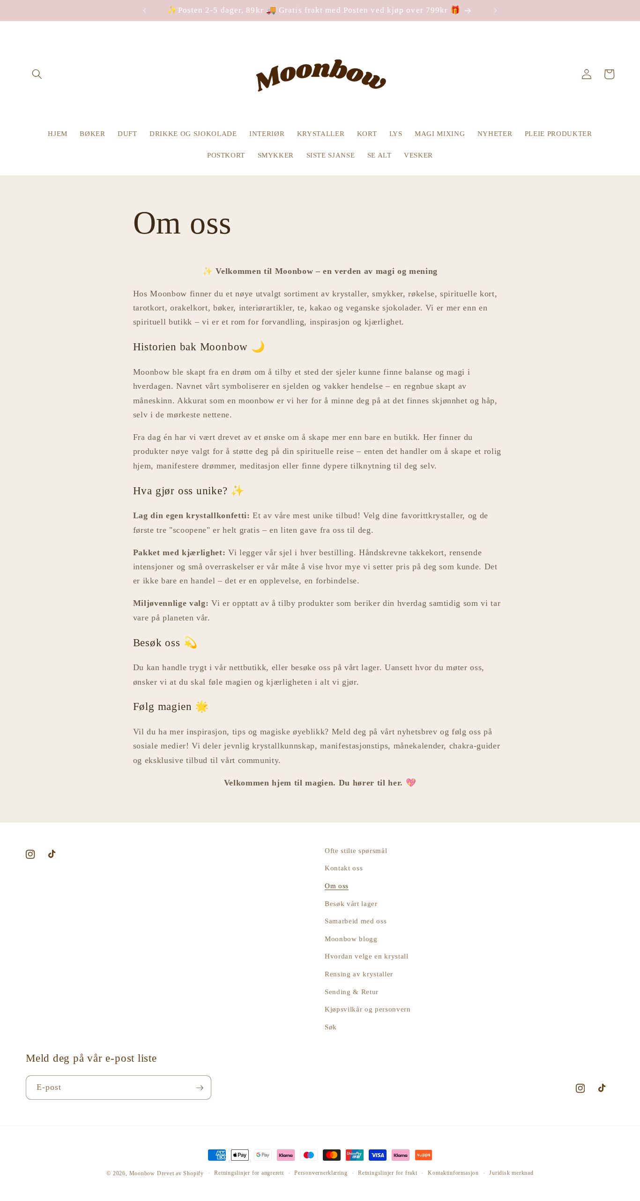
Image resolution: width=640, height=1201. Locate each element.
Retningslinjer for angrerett (249, 1173)
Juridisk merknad (511, 1173)
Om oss (337, 886)
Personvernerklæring (321, 1173)
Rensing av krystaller (359, 974)
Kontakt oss (344, 868)
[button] (37, 74)
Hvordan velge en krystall (367, 956)
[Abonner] (199, 1088)
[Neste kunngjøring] (495, 10)
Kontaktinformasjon (453, 1173)
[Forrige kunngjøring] (144, 10)
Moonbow (142, 1173)
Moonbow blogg (351, 939)
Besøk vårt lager (351, 903)
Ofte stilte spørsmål (356, 850)
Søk (331, 1027)
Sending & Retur (352, 992)
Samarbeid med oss (356, 921)
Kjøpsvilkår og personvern (368, 1009)
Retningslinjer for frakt (387, 1173)
